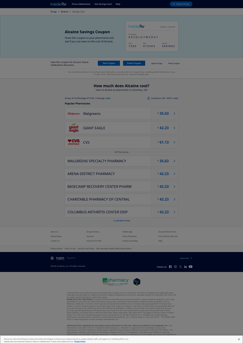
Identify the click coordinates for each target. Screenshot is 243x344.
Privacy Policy (79, 341)
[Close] (239, 339)
